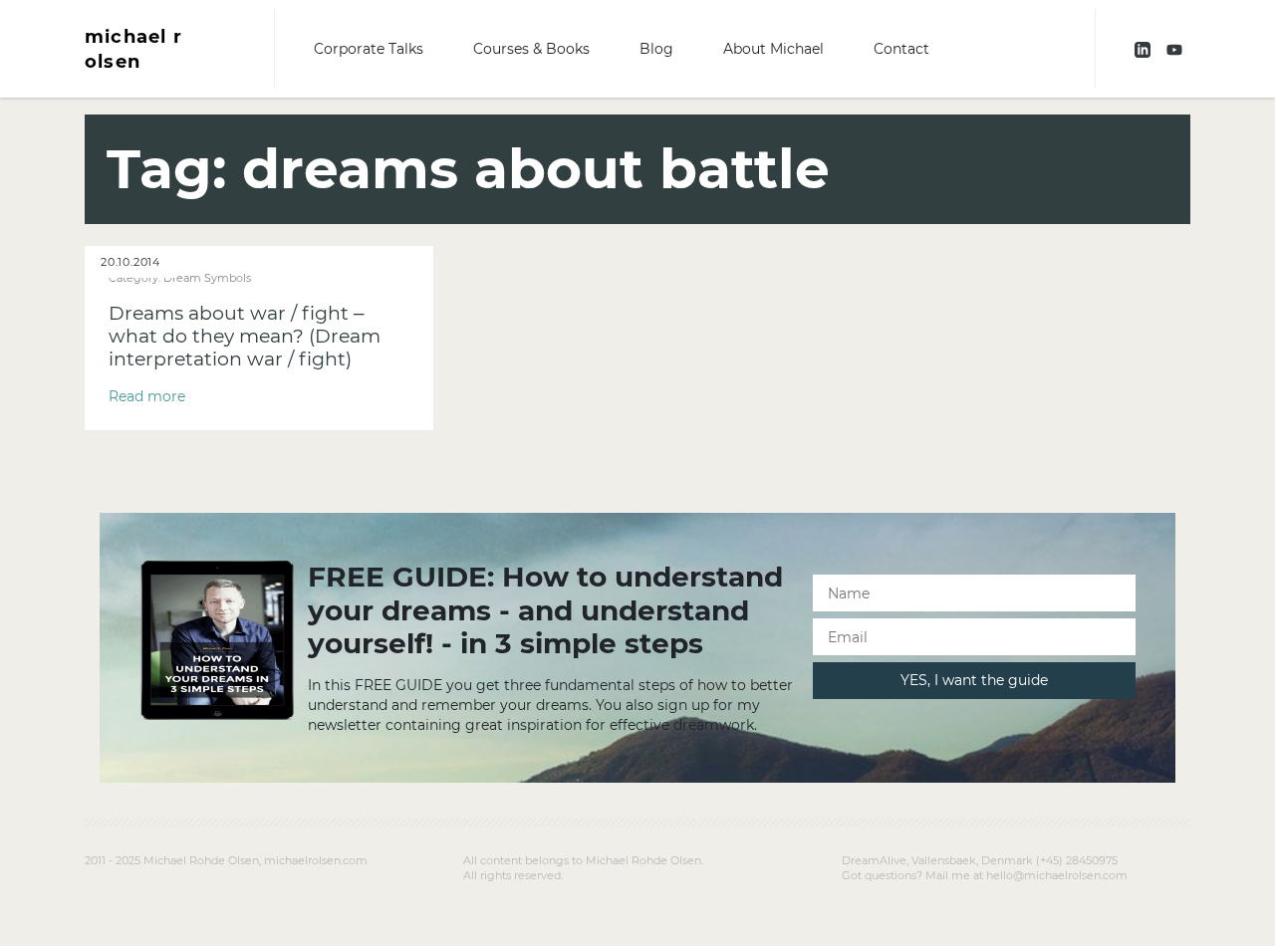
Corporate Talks (368, 49)
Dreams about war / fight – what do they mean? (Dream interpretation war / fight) (245, 336)
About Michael (773, 49)
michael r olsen (133, 49)
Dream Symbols (207, 278)
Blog (656, 49)
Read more (147, 396)
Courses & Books (531, 49)
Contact (901, 49)
